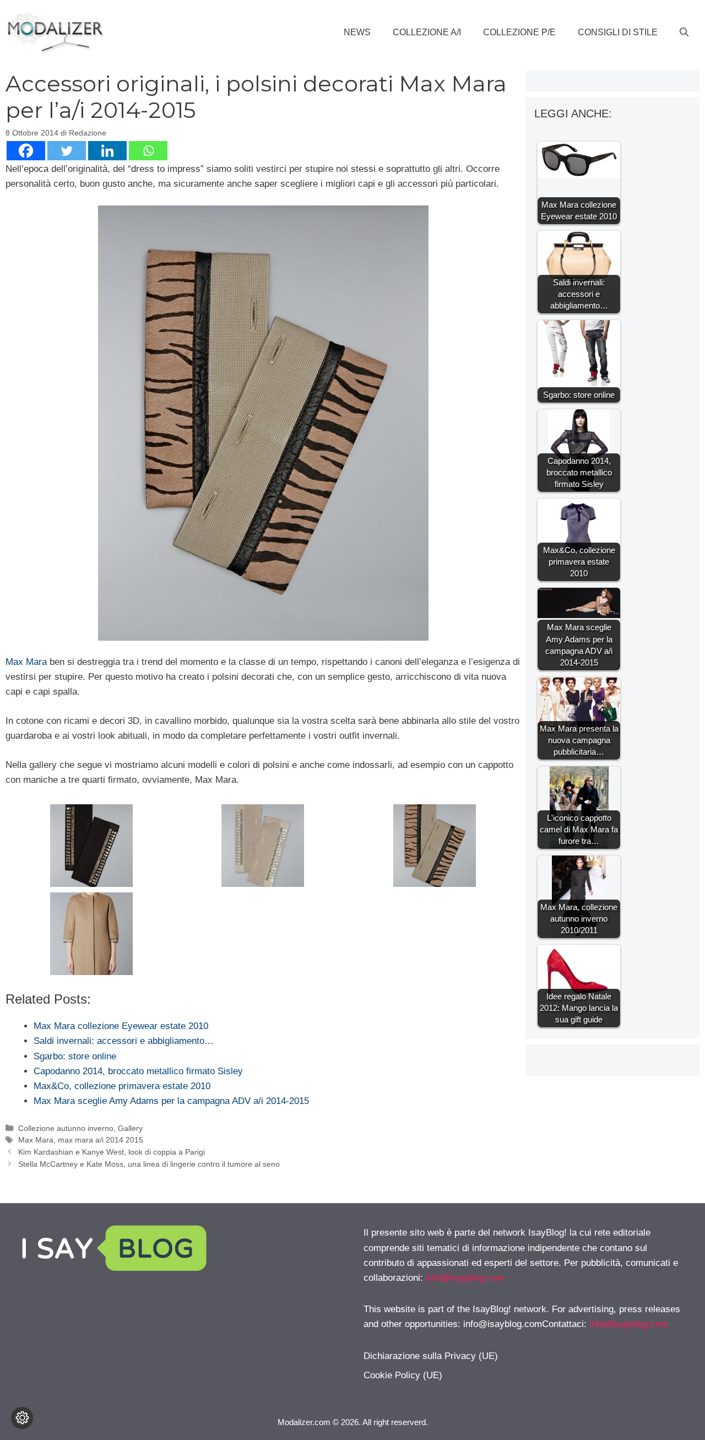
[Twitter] (66, 150)
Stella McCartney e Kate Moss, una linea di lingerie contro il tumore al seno (149, 1164)
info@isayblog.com (465, 1278)
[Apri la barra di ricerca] (684, 32)
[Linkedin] (107, 150)
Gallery (130, 1128)
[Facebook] (26, 150)
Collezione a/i (427, 32)
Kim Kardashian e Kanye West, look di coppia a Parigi (111, 1151)
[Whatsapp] (148, 150)
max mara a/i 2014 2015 (100, 1139)
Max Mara (26, 662)
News (357, 32)
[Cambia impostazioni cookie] (22, 1418)
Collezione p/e (519, 32)
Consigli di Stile (618, 32)
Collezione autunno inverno (65, 1128)
